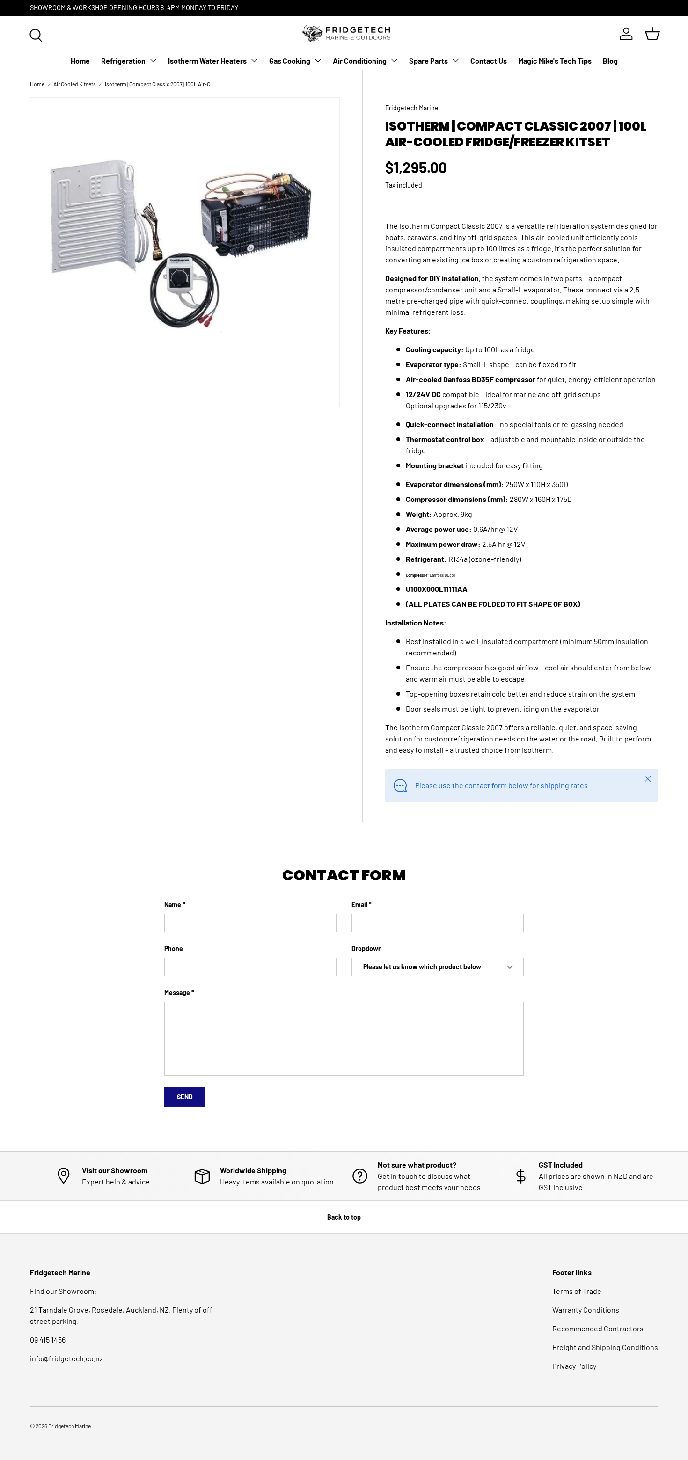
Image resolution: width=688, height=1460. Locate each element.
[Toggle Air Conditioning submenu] (394, 60)
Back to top (344, 1217)
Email (359, 904)
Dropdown (366, 948)
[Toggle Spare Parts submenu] (455, 60)
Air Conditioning (360, 60)
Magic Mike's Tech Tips (555, 60)
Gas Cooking (289, 60)
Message (177, 992)
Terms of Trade (576, 1290)
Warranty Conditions (585, 1309)
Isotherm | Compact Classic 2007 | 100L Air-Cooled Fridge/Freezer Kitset (161, 83)
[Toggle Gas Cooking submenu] (317, 60)
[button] (652, 33)
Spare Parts (428, 60)
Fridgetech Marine (412, 108)
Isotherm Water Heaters (207, 60)
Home (80, 60)
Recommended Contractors (598, 1328)
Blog (610, 60)
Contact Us (488, 60)
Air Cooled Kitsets (74, 83)
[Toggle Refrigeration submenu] (153, 60)
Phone (173, 948)
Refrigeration (123, 60)
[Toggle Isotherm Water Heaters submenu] (254, 60)
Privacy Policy (574, 1365)
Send (185, 1097)
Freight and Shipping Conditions (605, 1347)
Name (172, 904)
